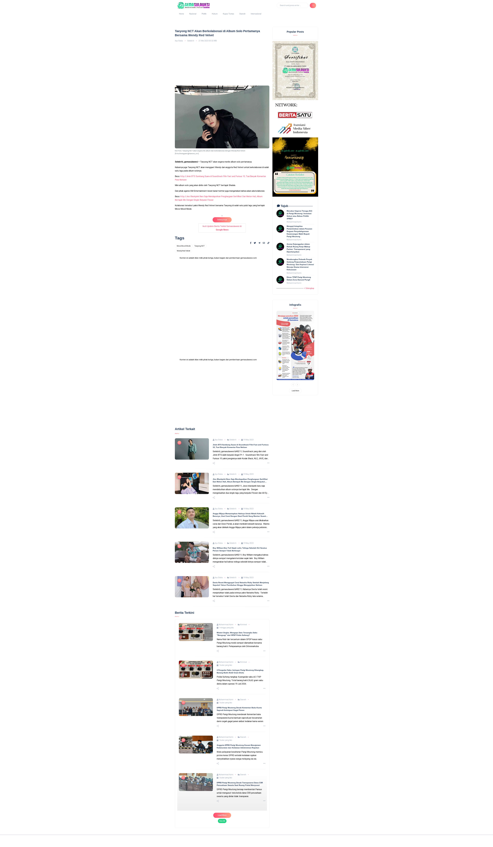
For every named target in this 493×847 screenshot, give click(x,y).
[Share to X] (255, 243)
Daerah (242, 14)
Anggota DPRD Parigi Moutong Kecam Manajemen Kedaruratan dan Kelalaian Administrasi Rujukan (239, 729)
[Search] (313, 5)
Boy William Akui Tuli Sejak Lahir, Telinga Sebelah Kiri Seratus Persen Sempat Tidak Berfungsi (240, 532)
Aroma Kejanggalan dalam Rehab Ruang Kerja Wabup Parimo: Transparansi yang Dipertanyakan (298, 248)
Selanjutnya (222, 220)
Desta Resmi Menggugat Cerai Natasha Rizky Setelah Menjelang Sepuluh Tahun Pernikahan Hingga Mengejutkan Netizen (241, 567)
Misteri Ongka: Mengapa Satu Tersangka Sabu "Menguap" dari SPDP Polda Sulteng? (237, 617)
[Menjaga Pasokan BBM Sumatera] (295, 345)
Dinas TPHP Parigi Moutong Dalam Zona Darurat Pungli (299, 278)
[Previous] (293, 385)
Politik (204, 14)
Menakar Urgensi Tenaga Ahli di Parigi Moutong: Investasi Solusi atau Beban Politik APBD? (299, 215)
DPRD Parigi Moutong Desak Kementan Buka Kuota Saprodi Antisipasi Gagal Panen (239, 692)
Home (181, 14)
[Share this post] (214, 446)
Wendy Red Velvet (183, 251)
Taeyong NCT (199, 246)
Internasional (256, 14)
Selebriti (190, 41)
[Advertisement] (222, 63)
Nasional (192, 14)
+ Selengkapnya (310, 288)
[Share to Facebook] (250, 243)
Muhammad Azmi (225, 608)
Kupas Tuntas (228, 14)
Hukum (215, 14)
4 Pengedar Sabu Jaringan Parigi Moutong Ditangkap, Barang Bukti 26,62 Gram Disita (240, 654)
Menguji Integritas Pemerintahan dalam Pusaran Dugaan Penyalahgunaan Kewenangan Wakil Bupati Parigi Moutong (299, 231)
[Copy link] (268, 243)
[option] (295, 345)
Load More (222, 798)
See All (222, 804)
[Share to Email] (264, 243)
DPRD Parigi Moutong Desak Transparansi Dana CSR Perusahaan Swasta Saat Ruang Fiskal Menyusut (240, 767)
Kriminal (243, 608)
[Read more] (268, 446)
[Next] (297, 385)
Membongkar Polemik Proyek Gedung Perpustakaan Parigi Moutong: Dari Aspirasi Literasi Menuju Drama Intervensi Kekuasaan (300, 264)
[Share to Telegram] (259, 243)
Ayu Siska (179, 41)
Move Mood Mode (184, 246)
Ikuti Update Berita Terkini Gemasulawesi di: (222, 228)
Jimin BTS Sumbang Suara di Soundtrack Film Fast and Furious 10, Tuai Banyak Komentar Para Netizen (241, 429)
